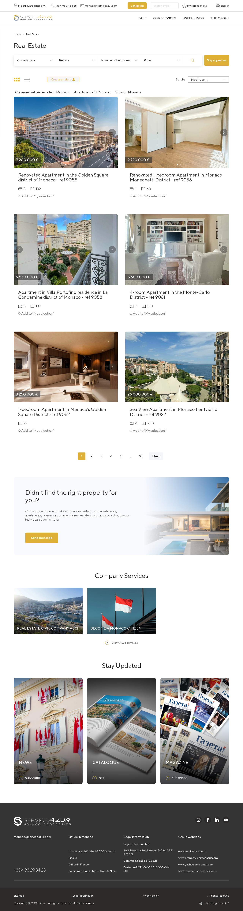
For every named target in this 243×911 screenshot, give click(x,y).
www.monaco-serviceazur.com (197, 870)
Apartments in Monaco (92, 92)
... (131, 456)
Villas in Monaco (128, 92)
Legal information (83, 895)
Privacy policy (150, 895)
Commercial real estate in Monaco (42, 92)
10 (141, 456)
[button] (19, 132)
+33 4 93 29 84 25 (30, 870)
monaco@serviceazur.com (32, 837)
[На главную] (33, 18)
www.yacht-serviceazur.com (196, 864)
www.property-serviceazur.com (198, 857)
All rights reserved (218, 895)
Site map (19, 895)
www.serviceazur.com (191, 851)
